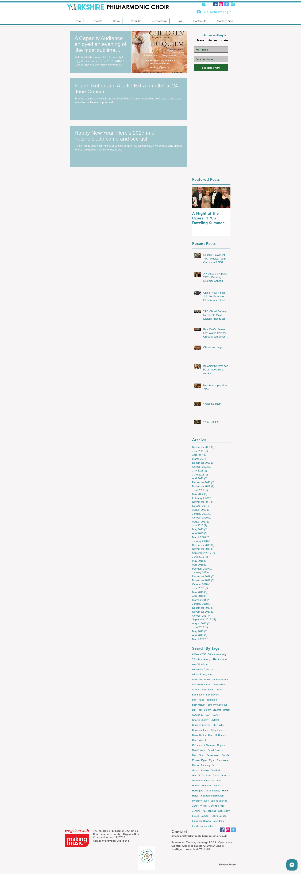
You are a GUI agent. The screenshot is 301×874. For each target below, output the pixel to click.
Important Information (212, 795)
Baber (211, 689)
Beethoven (198, 694)
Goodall (225, 775)
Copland (221, 745)
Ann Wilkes (219, 684)
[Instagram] (221, 4)
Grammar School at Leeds (206, 780)
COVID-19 (197, 714)
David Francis (215, 750)
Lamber (205, 815)
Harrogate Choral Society (206, 790)
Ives (206, 800)
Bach (219, 689)
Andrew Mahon (220, 679)
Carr (208, 714)
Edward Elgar (199, 760)
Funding (205, 765)
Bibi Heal (197, 709)
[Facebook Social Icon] (215, 4)
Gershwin (216, 770)
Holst (195, 795)
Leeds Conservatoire (203, 826)
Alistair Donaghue (202, 674)
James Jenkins (219, 800)
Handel (196, 785)
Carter (216, 714)
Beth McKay (198, 704)
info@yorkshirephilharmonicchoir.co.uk (203, 835)
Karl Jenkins (209, 810)
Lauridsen (218, 820)
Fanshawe (222, 760)
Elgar (212, 760)
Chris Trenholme (201, 725)
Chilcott (215, 719)
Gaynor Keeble (200, 770)
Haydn (225, 790)
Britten (226, 709)
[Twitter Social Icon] (226, 4)
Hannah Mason (210, 785)
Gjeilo (216, 775)
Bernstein (211, 699)
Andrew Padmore (201, 684)
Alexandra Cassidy (202, 669)
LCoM (195, 815)
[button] (204, 4)
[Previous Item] (197, 197)
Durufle (226, 755)
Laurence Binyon (201, 820)
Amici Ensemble (201, 679)
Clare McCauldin (217, 735)
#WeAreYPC (199, 654)
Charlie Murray (200, 719)
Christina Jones (200, 730)
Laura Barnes (218, 815)
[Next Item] (224, 197)
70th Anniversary (201, 659)
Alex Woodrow (200, 664)
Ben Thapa (198, 699)
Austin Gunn (199, 689)
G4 (213, 765)
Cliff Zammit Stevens (203, 745)
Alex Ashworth (220, 659)
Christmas (216, 730)
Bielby (207, 709)
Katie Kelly (224, 810)
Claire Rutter (199, 735)
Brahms (217, 709)
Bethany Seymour (217, 704)
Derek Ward (212, 755)
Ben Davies (212, 694)
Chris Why (218, 725)
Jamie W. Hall (199, 805)
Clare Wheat (199, 740)
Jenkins (196, 810)
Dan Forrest (198, 750)
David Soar (198, 755)
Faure (195, 765)
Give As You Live (201, 775)
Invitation (197, 800)
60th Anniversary (217, 654)
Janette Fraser (217, 805)
